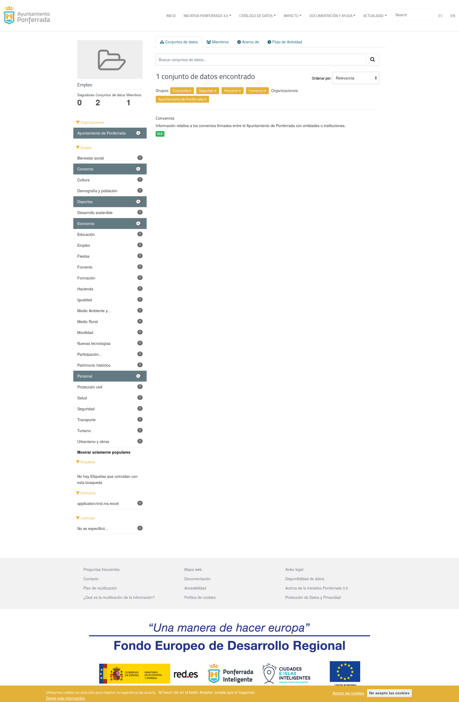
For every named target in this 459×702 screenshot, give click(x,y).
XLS (160, 134)
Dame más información (65, 697)
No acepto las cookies (389, 693)
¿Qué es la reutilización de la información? (119, 597)
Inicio (171, 15)
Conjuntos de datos (181, 41)
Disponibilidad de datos (304, 578)
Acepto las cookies (348, 693)
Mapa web (193, 569)
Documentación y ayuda (330, 15)
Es (440, 15)
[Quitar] (190, 91)
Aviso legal (294, 569)
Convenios (165, 118)
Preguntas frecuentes (101, 569)
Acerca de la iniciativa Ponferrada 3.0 (316, 588)
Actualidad (373, 15)
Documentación (197, 578)
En (452, 15)
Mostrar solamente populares (103, 452)
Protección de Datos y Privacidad (313, 597)
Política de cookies (200, 597)
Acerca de (250, 41)
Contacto (91, 578)
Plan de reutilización (100, 588)
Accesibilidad (195, 588)
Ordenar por (321, 78)
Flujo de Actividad (286, 41)
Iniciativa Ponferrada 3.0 (206, 15)
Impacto (291, 15)
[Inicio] (28, 15)
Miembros (220, 41)
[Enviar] (373, 59)
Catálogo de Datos (256, 15)
